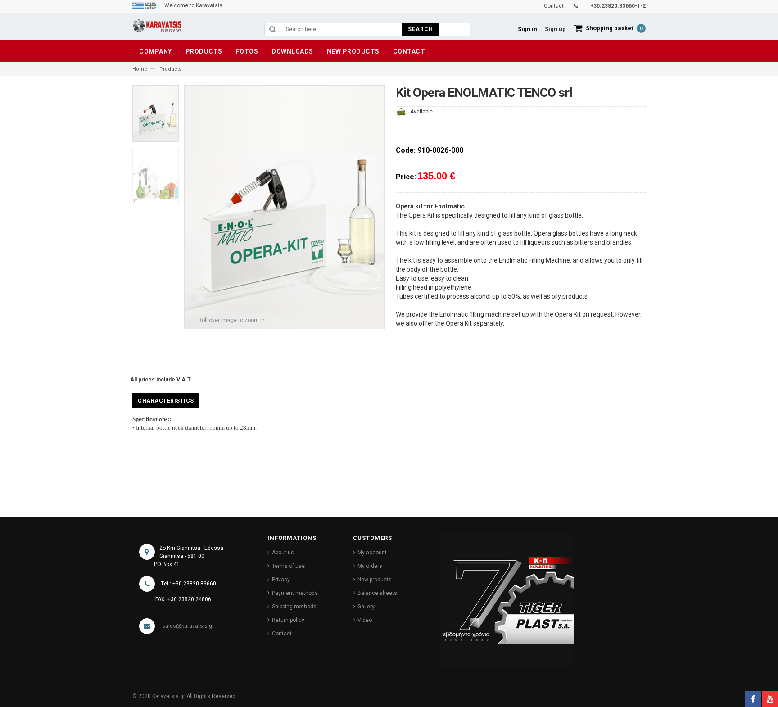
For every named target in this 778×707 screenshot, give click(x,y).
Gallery (366, 606)
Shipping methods (294, 606)
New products (374, 579)
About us (283, 552)
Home (139, 69)
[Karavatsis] (156, 27)
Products (170, 69)
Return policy (288, 620)
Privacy (281, 579)
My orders (369, 566)
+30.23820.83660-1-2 (618, 6)
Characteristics (166, 401)
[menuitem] (138, 5)
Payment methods (295, 593)
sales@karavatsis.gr (188, 626)
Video (364, 620)
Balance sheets (377, 593)
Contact (282, 633)
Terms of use (288, 566)
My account (372, 552)
